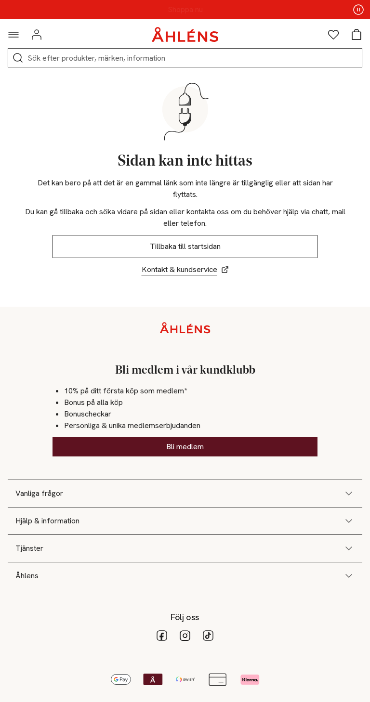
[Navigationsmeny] (13, 34)
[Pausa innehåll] (358, 9)
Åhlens (27, 576)
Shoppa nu (185, 9)
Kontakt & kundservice (179, 269)
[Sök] (18, 58)
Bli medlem (185, 447)
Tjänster (29, 548)
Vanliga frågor (39, 493)
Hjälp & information (47, 521)
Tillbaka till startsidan (185, 246)
